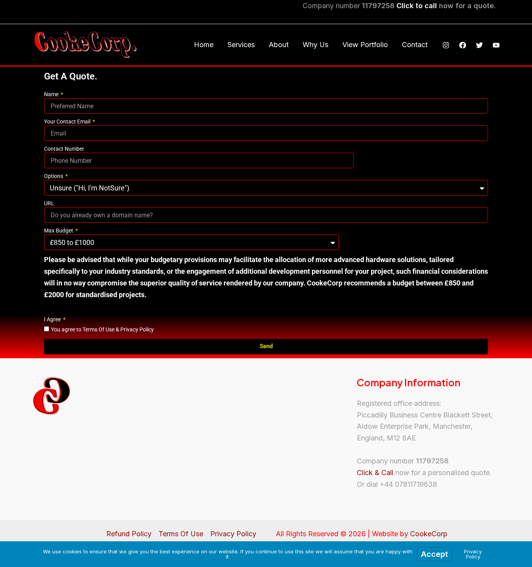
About (279, 44)
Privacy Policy (233, 534)
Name (52, 94)
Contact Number (64, 149)
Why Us (315, 44)
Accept (434, 554)
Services (241, 44)
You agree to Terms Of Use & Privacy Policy (102, 329)
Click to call (416, 6)
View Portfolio (365, 44)
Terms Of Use (181, 534)
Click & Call (375, 472)
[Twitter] (479, 45)
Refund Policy (128, 534)
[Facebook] (462, 45)
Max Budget (59, 230)
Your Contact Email (68, 121)
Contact (415, 44)
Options (54, 176)
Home (203, 44)
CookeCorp (428, 534)
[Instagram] (445, 45)
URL (49, 203)
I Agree (53, 319)
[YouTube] (496, 45)
